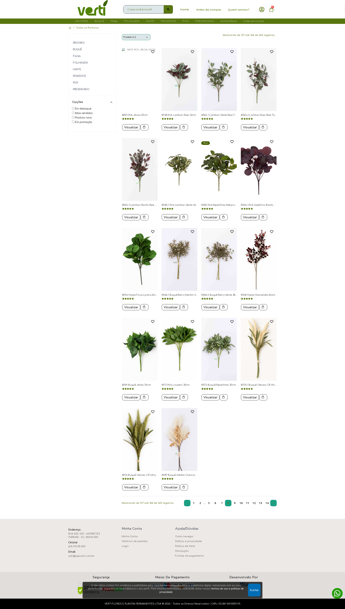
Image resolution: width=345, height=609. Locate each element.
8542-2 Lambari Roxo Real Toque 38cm (263, 115)
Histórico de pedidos (135, 541)
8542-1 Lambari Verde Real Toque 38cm (224, 115)
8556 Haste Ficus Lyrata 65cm (140, 295)
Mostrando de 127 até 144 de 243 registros (249, 35)
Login (125, 546)
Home (184, 9)
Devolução (182, 551)
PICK (75, 82)
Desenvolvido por (243, 577)
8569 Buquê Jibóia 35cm (136, 385)
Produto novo (83, 117)
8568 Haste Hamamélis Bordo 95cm (262, 295)
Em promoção (83, 122)
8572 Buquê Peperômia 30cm (218, 385)
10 (241, 503)
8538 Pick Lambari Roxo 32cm (179, 115)
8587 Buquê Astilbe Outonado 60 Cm (184, 475)
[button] (271, 10)
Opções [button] (77, 102)
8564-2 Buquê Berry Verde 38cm (220, 295)
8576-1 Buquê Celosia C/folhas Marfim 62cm (267, 385)
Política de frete (185, 546)
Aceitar (254, 590)
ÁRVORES (79, 42)
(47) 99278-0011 (77, 546)
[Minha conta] (261, 9)
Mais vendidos (84, 113)
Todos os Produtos (87, 28)
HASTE (77, 69)
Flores (77, 56)
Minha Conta (130, 536)
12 (254, 503)
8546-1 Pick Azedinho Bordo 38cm (260, 205)
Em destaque (83, 108)
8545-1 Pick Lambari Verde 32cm (180, 205)
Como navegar (184, 536)
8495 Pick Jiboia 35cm (135, 115)
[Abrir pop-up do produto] (144, 127)
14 (267, 503)
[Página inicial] (70, 28)
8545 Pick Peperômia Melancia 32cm (222, 205)
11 (247, 503)
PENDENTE (79, 76)
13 (260, 503)
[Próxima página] (273, 503)
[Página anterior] (187, 503)
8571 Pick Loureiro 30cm (176, 385)
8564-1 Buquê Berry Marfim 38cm (181, 295)
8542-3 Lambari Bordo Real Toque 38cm (145, 205)
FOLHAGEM (80, 62)
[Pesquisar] (168, 9)
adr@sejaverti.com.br (81, 556)
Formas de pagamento (189, 556)
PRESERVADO (81, 89)
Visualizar (131, 127)
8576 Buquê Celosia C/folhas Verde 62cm (146, 475)
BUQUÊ (77, 49)
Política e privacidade (188, 541)
